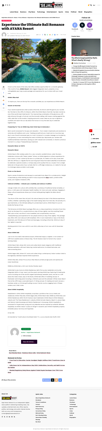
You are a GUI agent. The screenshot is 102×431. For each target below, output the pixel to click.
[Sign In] (3, 5)
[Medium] (12, 417)
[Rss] (14, 417)
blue (47, 177)
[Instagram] (9, 5)
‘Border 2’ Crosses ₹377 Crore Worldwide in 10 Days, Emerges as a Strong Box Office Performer (85, 84)
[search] (91, 5)
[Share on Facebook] (42, 34)
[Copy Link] (52, 34)
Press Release (6, 20)
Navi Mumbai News (15, 353)
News (73, 55)
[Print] (55, 34)
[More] (57, 34)
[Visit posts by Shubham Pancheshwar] (72, 63)
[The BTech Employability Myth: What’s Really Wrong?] (85, 47)
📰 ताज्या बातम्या (95, 138)
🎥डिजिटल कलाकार (96, 142)
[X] (7, 5)
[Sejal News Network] (51, 5)
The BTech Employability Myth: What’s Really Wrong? (84, 59)
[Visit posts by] (4, 34)
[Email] (50, 34)
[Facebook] (5, 5)
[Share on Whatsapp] (47, 34)
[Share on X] (45, 34)
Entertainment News (43, 353)
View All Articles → (29, 342)
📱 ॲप (92, 134)
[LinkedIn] (9, 417)
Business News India (29, 353)
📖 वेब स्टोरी (94, 147)
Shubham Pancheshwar (80, 63)
